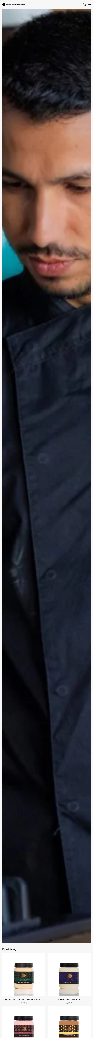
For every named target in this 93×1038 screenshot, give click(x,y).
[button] (89, 4)
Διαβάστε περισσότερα (14, 1003)
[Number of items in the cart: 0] (84, 4)
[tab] (42, 940)
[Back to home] (13, 4)
